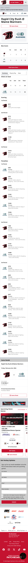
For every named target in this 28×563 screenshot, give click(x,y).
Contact (6, 541)
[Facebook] (4, 550)
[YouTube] (24, 550)
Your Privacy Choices (14, 543)
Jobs (10, 541)
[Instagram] (9, 550)
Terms (22, 541)
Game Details (13, 454)
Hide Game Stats (13, 67)
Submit (14, 502)
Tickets (13, 451)
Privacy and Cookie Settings (14, 545)
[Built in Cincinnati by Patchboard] (14, 556)
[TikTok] (19, 550)
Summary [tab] (5, 73)
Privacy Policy (16, 541)
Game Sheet (14, 26)
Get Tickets (15, 2)
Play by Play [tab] (13, 73)
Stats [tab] (19, 73)
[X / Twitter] (14, 550)
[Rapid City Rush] (3, 2)
